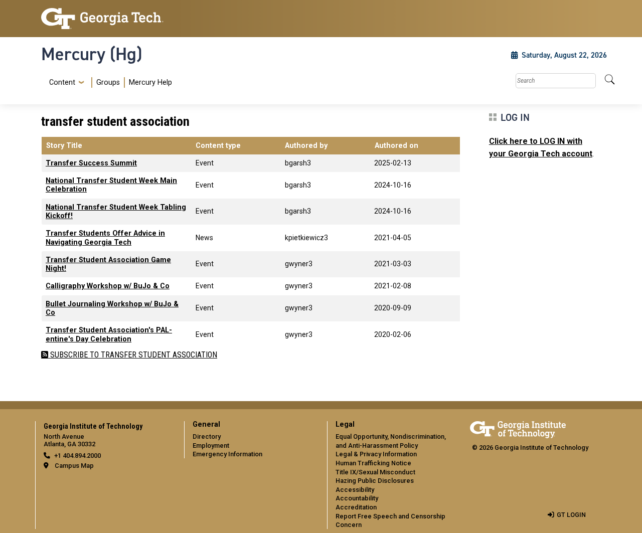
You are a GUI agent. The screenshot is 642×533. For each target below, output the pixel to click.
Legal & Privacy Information (376, 454)
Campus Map (74, 465)
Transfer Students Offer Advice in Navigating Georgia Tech (105, 237)
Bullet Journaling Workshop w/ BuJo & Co (112, 308)
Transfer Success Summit (91, 163)
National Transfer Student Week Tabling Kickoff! (116, 211)
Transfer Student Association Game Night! (108, 264)
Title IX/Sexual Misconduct (375, 472)
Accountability (357, 498)
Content (62, 83)
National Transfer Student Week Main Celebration (111, 185)
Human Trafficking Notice (373, 463)
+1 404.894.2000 (77, 455)
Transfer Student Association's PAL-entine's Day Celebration (109, 334)
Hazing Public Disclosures (375, 480)
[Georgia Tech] (106, 18)
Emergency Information (227, 454)
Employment (211, 445)
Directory (207, 436)
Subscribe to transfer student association (132, 355)
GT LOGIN (571, 514)
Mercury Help (150, 82)
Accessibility (355, 489)
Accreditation (356, 507)
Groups (108, 82)
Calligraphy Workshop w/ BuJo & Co (108, 286)
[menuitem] (108, 82)
